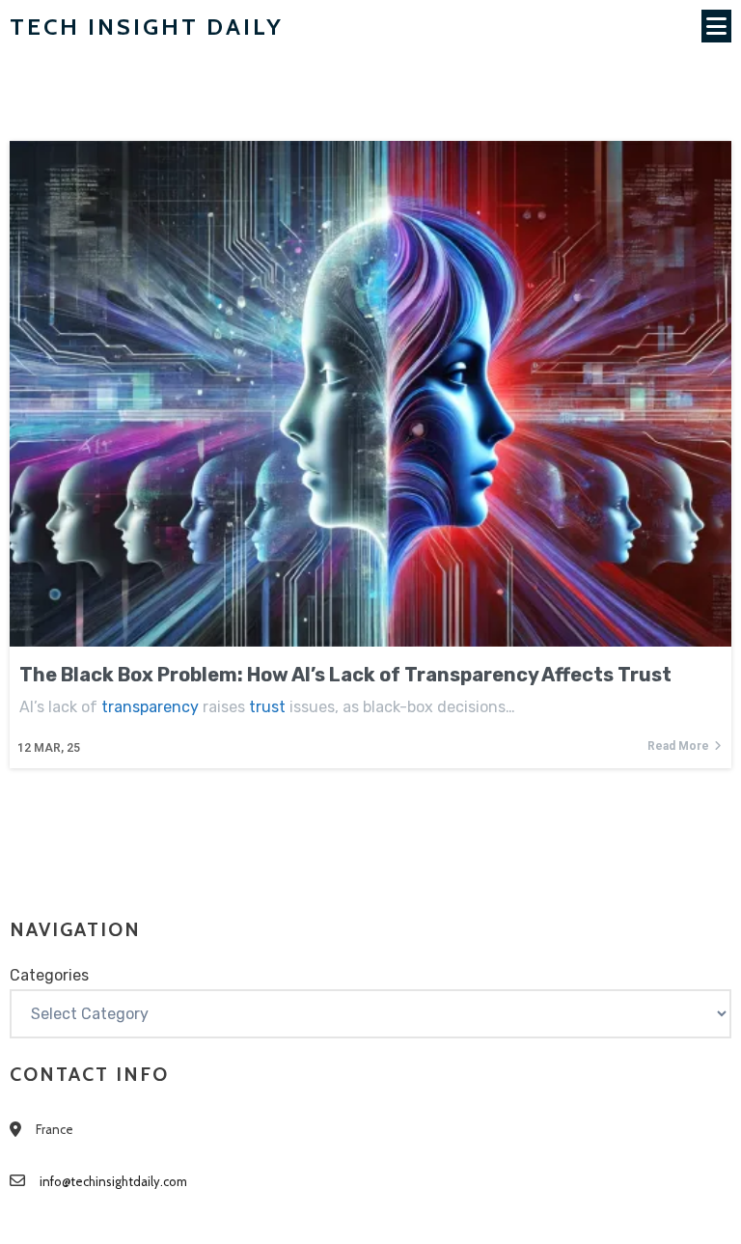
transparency (150, 707)
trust (267, 707)
